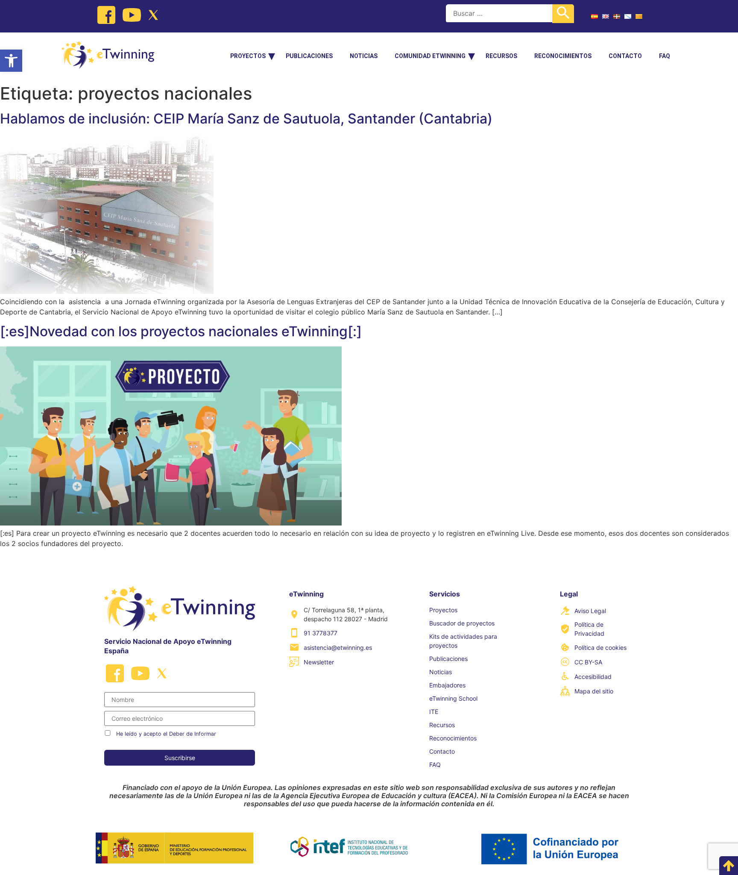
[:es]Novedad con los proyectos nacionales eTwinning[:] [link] (181, 331)
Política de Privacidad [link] (589, 629)
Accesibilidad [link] (593, 676)
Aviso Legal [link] (590, 610)
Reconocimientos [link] (563, 56)
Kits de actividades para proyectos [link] (463, 641)
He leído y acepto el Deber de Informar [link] (166, 734)
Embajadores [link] (447, 685)
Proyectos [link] (248, 56)
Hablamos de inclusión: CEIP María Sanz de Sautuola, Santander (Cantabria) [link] (246, 118)
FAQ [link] (664, 56)
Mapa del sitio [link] (593, 691)
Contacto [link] (625, 56)
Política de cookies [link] (600, 647)
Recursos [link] (501, 56)
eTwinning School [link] (453, 698)
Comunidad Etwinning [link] (430, 56)
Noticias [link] (364, 56)
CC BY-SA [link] (588, 662)
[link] (11, 61)
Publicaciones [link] (309, 56)
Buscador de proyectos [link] (462, 623)
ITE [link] (433, 711)
